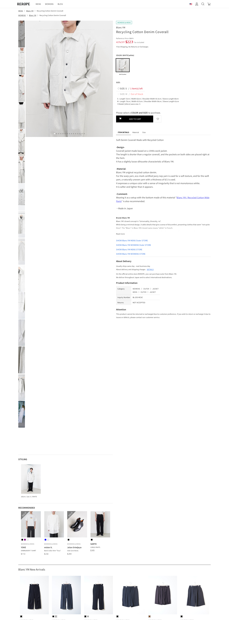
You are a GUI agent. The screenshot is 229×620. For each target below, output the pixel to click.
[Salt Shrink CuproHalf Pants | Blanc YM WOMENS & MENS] (130, 595)
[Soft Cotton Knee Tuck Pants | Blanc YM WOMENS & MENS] (34, 595)
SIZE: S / (131, 88)
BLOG (60, 4)
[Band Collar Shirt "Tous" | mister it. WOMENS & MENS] (54, 524)
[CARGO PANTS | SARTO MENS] (100, 524)
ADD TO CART (134, 119)
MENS (38, 4)
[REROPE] (25, 4)
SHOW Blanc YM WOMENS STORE (130, 253)
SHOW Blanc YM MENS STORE (129, 249)
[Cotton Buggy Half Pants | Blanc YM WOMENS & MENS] (194, 595)
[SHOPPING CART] (209, 4)
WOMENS (49, 4)
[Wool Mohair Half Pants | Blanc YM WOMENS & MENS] (162, 595)
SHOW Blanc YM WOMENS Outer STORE (133, 245)
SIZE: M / (131, 94)
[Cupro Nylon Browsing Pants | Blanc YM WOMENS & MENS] (66, 595)
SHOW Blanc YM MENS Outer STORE (132, 240)
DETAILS (150, 269)
